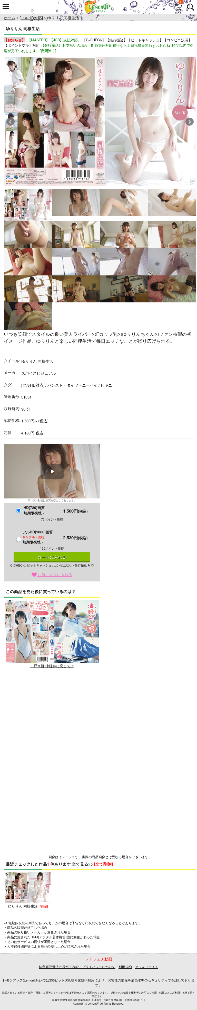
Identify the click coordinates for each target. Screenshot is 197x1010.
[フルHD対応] (31, 17)
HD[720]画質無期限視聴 (35, 510)
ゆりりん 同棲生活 (23, 906)
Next (189, 122)
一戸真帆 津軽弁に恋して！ (52, 665)
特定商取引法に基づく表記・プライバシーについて (77, 966)
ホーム (9, 17)
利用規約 (125, 966)
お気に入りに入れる (54, 574)
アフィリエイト (146, 966)
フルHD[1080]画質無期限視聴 (38, 536)
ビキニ (106, 385)
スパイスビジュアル (38, 373)
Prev (10, 122)
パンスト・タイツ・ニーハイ (72, 385)
